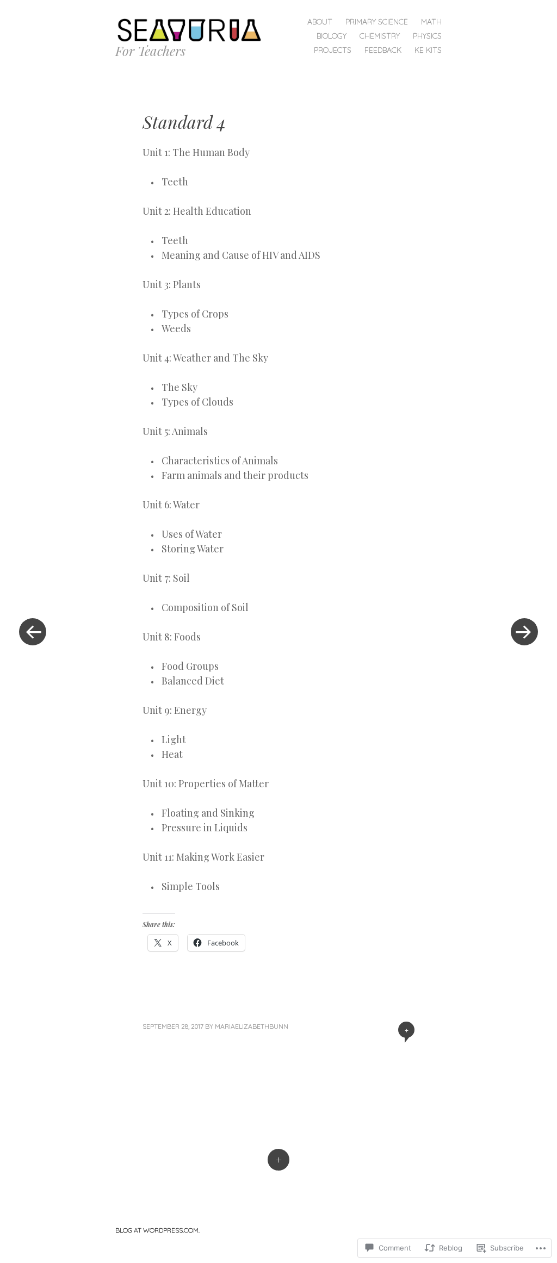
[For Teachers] (193, 29)
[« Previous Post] (32, 631)
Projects (332, 50)
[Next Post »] (524, 631)
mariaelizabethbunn (251, 1026)
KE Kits (428, 50)
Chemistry (380, 36)
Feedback (382, 50)
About (319, 22)
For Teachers (150, 50)
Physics (427, 36)
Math (431, 22)
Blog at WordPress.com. (157, 1230)
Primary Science (376, 22)
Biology (331, 36)
